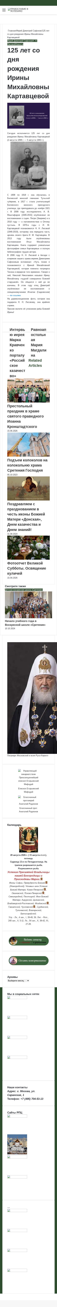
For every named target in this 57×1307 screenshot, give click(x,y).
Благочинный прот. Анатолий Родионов (28, 810)
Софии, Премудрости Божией (30, 883)
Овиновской (17, 893)
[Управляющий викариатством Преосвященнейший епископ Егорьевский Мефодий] (28, 777)
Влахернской (35, 910)
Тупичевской (21, 910)
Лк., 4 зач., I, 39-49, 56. (26, 917)
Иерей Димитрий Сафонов (28, 31)
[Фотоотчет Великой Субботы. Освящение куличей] (28, 559)
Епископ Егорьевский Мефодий (28, 790)
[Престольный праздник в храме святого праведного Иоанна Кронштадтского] (28, 402)
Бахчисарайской (28, 913)
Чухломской (27, 907)
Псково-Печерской (33, 893)
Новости (19, 44)
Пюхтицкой (29, 896)
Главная (11, 31)
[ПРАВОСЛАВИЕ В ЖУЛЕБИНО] (20, 10)
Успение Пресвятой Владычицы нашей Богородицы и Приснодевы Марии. (28, 876)
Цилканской (38, 900)
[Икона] (28, 852)
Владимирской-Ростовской (20, 903)
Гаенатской (14, 907)
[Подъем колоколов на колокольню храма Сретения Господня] (28, 456)
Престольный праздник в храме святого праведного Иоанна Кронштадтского (25, 416)
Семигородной (15, 896)
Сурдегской (42, 907)
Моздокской (40, 903)
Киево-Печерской (35, 890)
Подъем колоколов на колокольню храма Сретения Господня (27, 465)
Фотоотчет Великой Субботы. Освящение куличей (26, 568)
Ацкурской (27, 900)
